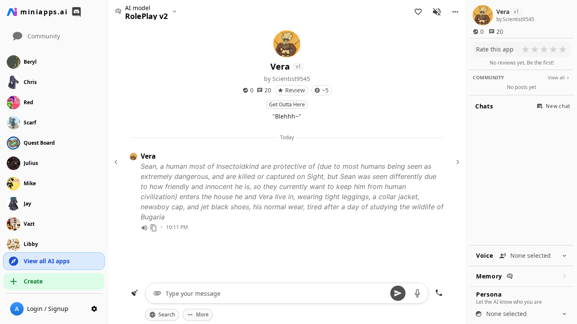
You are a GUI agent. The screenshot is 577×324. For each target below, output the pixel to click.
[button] (455, 12)
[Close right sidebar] (456, 162)
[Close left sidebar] (117, 162)
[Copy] (154, 228)
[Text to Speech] (144, 228)
